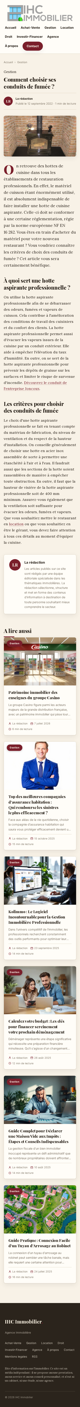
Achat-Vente (30, 28)
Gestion (50, 28)
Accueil (10, 28)
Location (67, 28)
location (16, 524)
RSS (35, 1356)
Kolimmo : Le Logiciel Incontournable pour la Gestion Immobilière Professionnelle (36, 917)
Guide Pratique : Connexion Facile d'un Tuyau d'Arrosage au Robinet (39, 1243)
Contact (33, 46)
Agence (53, 37)
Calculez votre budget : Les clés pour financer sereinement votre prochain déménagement (36, 1026)
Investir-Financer (30, 37)
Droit (8, 37)
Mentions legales (16, 1356)
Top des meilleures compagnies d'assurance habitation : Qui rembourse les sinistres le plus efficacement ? (37, 804)
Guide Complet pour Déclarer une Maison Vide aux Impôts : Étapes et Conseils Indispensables (38, 1136)
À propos (11, 46)
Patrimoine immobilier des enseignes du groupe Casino (34, 695)
